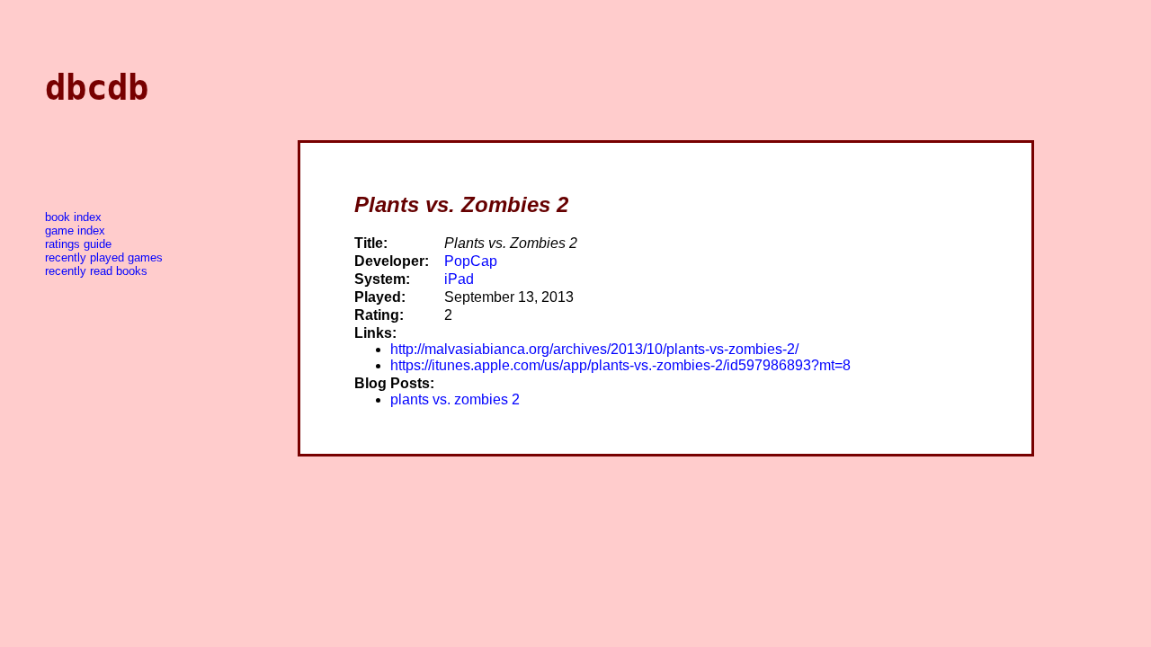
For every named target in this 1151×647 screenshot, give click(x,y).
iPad (459, 279)
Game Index (75, 230)
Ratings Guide (78, 244)
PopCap (470, 261)
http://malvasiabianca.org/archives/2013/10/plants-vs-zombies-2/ (594, 349)
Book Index (73, 217)
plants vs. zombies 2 (455, 399)
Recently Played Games (104, 257)
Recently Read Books (96, 271)
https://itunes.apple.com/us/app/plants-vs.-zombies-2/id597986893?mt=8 (620, 365)
